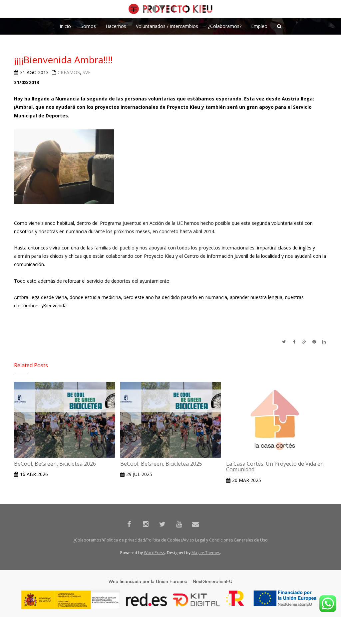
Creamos (69, 72)
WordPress (154, 552)
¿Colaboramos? (88, 540)
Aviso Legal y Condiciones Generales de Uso (226, 540)
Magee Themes (205, 552)
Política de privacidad (124, 540)
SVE (87, 72)
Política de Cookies (164, 540)
